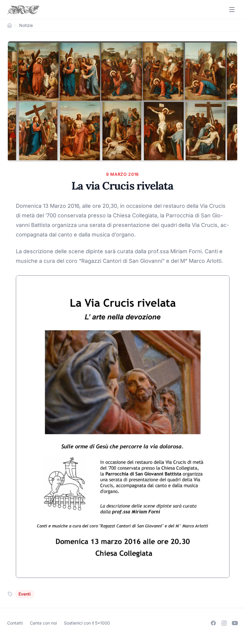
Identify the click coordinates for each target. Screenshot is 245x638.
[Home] (9, 25)
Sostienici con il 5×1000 (87, 622)
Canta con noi (43, 622)
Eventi (25, 593)
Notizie (26, 25)
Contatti (15, 622)
